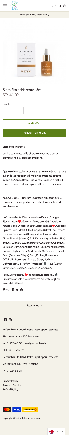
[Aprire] (5, 5)
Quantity (7, 104)
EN (56, 431)
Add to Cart (34, 123)
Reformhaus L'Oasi (30, 418)
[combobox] (56, 431)
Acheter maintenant (35, 132)
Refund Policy (10, 389)
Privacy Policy (10, 380)
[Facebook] (5, 320)
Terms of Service (12, 385)
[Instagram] (10, 320)
